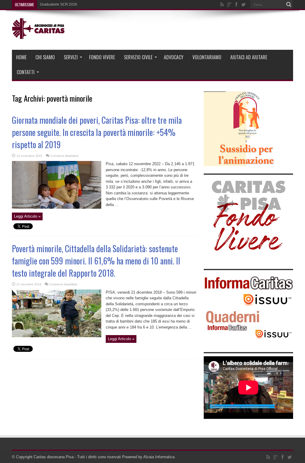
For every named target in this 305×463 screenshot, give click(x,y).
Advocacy (173, 57)
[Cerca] (288, 4)
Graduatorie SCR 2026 (58, 4)
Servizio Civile (138, 57)
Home (21, 57)
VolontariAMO (206, 57)
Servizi (71, 57)
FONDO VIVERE (102, 57)
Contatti (26, 72)
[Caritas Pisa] (39, 35)
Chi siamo (45, 57)
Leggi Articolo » (27, 216)
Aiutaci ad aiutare (248, 57)
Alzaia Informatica (159, 457)
